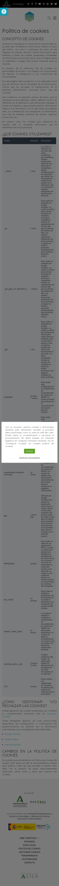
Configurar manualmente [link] (29, 458)
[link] (4, 12)
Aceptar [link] (29, 451)
